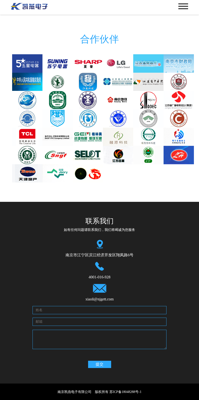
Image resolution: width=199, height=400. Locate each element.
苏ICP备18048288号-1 (125, 392)
